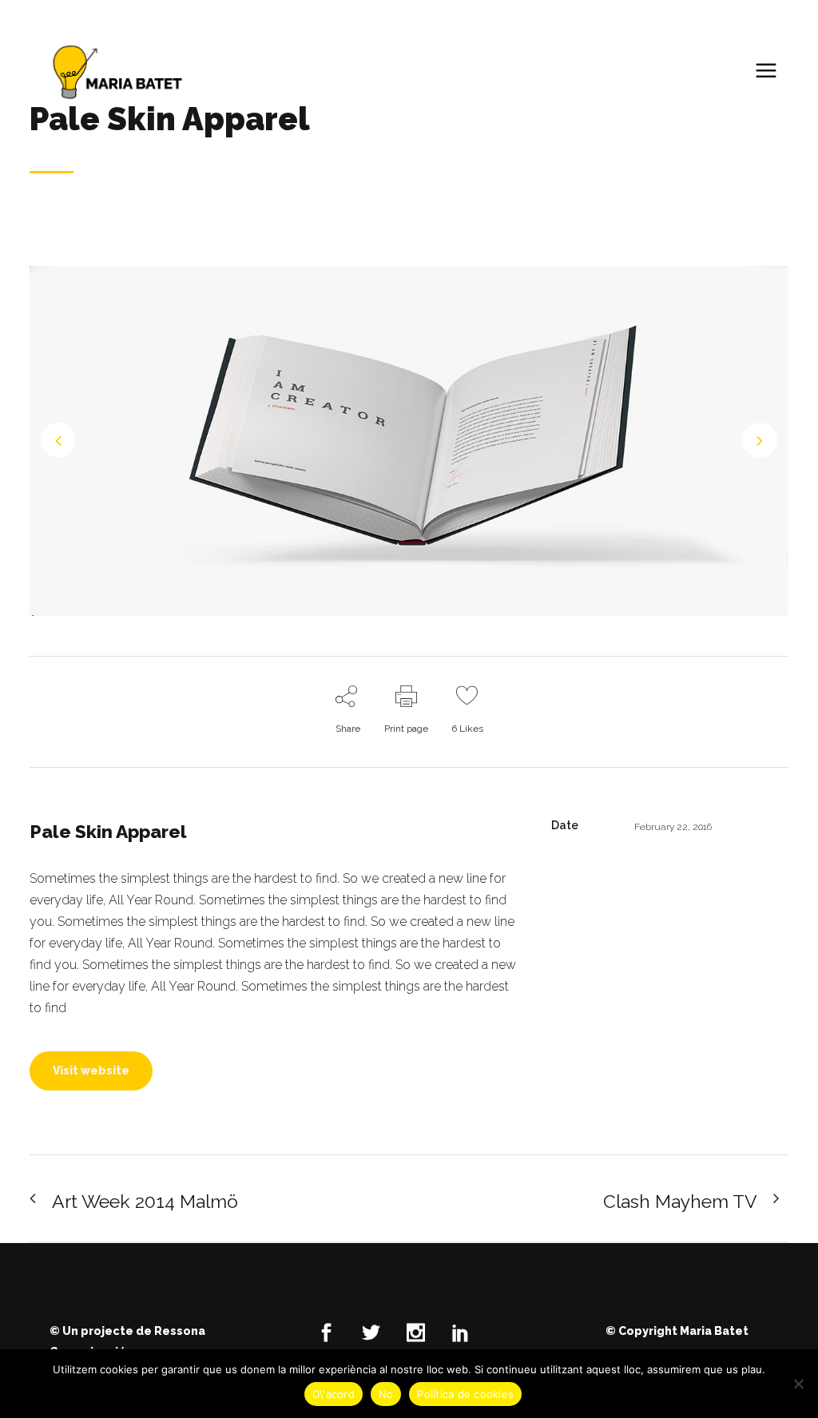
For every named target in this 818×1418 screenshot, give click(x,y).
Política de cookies (465, 1394)
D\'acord (333, 1394)
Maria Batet (714, 1331)
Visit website (91, 1070)
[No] (798, 1384)
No (386, 1394)
